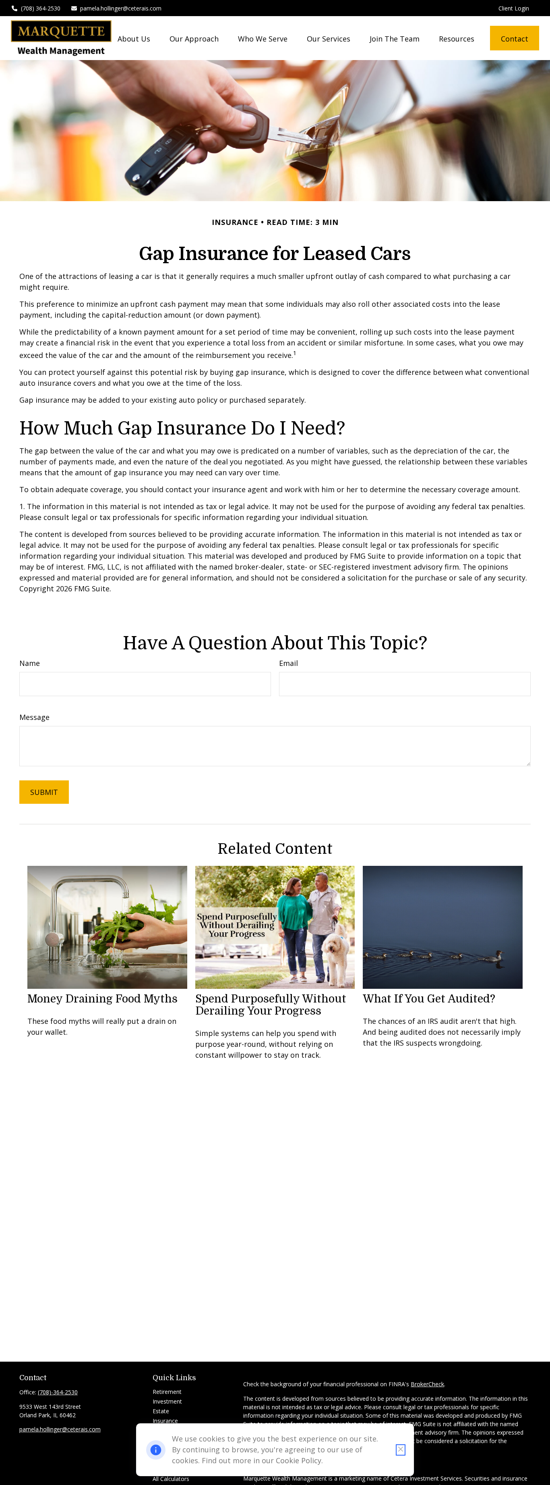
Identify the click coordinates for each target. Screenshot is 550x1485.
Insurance (165, 1421)
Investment (167, 1401)
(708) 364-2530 (40, 8)
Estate (161, 1411)
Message (34, 717)
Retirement (167, 1392)
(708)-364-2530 (58, 1392)
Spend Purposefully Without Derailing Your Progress (270, 1005)
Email (288, 663)
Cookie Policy (298, 1460)
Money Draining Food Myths (102, 999)
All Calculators (171, 1479)
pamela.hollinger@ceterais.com (120, 8)
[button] (134, 38)
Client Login (513, 8)
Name (29, 663)
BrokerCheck (427, 1384)
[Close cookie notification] (400, 1450)
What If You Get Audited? (429, 999)
